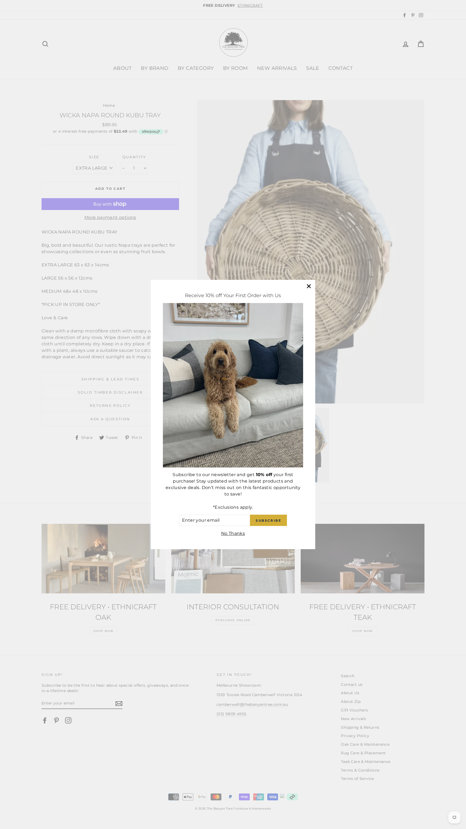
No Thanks (233, 533)
